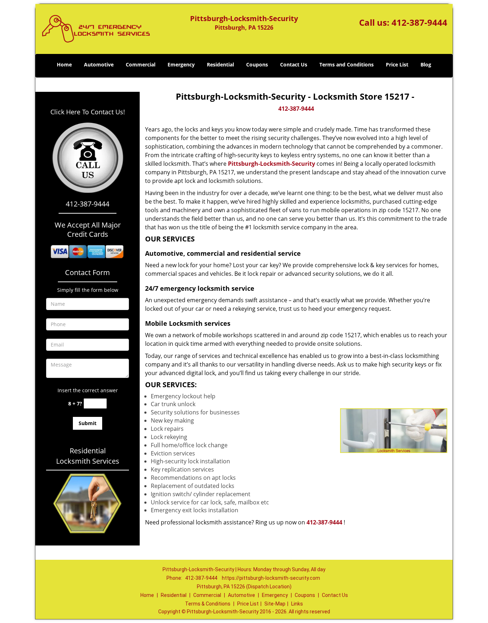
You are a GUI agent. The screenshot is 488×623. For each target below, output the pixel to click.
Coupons (257, 64)
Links (297, 604)
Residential (220, 64)
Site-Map (274, 604)
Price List (397, 64)
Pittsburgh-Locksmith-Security (271, 164)
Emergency (181, 64)
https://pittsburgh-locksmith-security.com (271, 578)
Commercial (140, 64)
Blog (425, 64)
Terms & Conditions (207, 604)
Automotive (99, 64)
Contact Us (293, 64)
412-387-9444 (419, 22)
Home (64, 64)
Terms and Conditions (346, 64)
